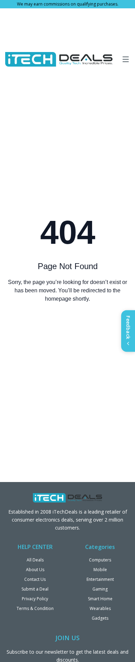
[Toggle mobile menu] (126, 59)
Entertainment (100, 579)
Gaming (100, 589)
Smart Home (100, 599)
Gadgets (100, 618)
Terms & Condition (35, 608)
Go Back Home (67, 327)
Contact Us (35, 579)
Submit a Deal (34, 589)
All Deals (35, 560)
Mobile (100, 570)
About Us (35, 570)
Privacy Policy (35, 599)
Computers (100, 560)
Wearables (100, 608)
